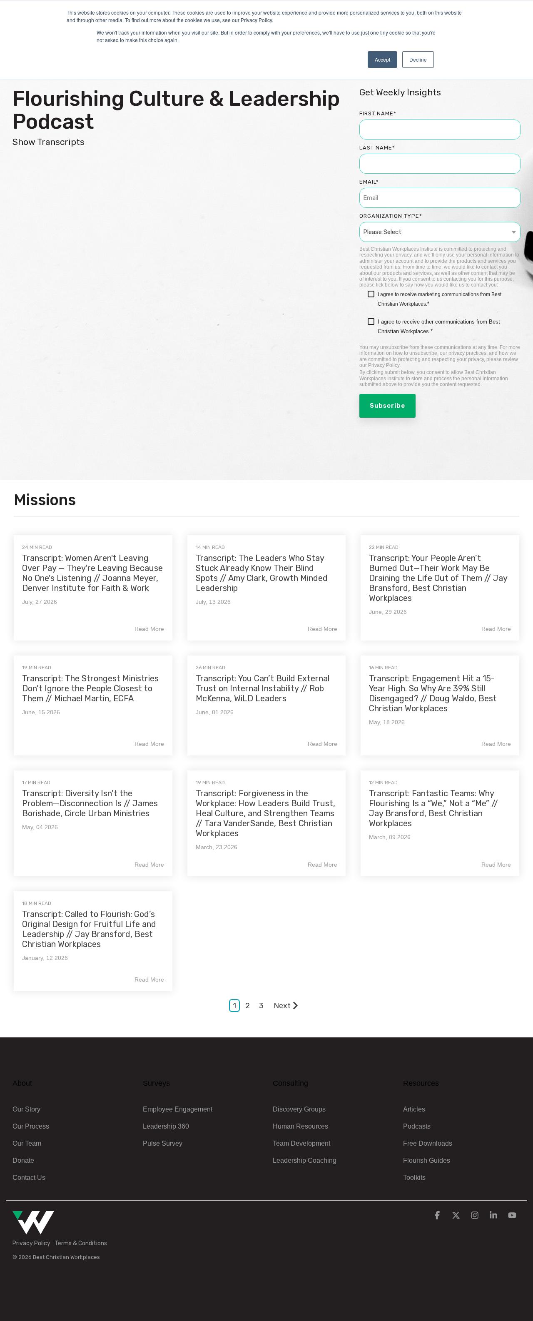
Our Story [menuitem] (26, 1109)
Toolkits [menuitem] (414, 1177)
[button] (438, 1216)
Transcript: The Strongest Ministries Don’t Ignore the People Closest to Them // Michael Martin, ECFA (90, 688)
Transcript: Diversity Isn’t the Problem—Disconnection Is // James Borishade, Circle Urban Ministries (90, 803)
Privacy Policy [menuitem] (31, 1243)
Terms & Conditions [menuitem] (81, 1243)
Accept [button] (382, 59)
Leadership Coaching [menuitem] (304, 1160)
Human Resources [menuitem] (300, 1126)
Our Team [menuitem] (26, 1143)
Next (282, 1005)
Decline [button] (418, 59)
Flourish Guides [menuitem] (426, 1160)
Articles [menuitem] (414, 1109)
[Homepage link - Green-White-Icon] (33, 1230)
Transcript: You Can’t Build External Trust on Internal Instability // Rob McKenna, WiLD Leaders (262, 688)
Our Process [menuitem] (30, 1126)
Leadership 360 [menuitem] (166, 1126)
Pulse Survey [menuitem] (162, 1143)
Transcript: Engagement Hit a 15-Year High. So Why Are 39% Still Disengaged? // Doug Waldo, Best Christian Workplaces (433, 693)
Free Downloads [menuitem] (427, 1143)
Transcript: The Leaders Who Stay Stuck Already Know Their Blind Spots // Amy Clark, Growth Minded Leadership (262, 573)
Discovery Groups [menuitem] (299, 1109)
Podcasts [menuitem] (417, 1126)
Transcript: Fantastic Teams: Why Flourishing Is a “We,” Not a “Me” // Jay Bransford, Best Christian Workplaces (433, 808)
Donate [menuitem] (23, 1160)
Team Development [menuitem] (301, 1143)
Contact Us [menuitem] (28, 1177)
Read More (149, 629)
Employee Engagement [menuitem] (177, 1109)
